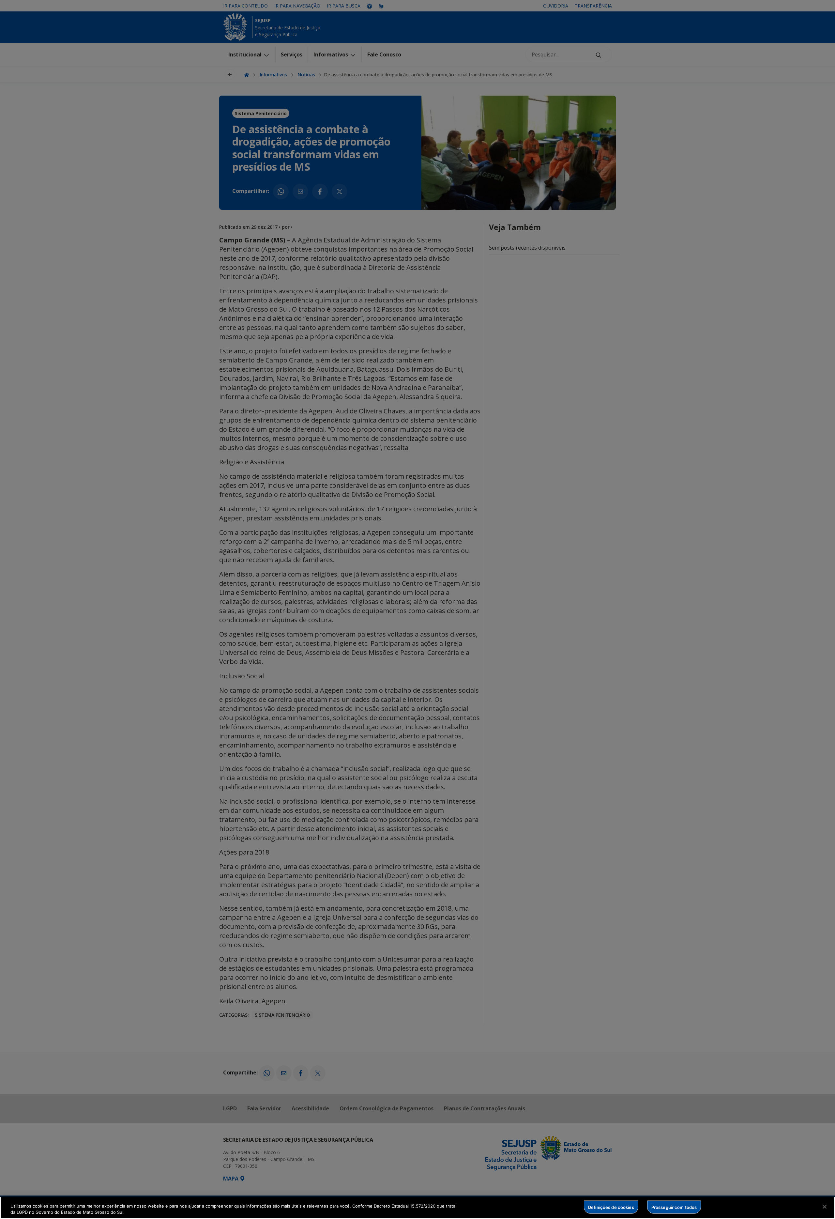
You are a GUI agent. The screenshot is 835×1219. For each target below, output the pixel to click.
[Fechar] (824, 1207)
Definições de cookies (611, 1207)
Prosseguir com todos (674, 1207)
